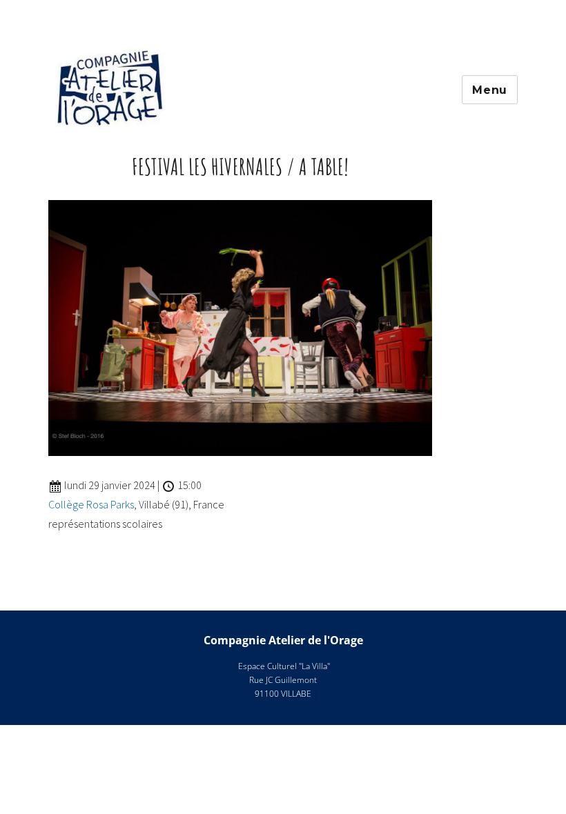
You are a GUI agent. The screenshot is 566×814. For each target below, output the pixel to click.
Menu (489, 90)
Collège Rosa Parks (91, 504)
